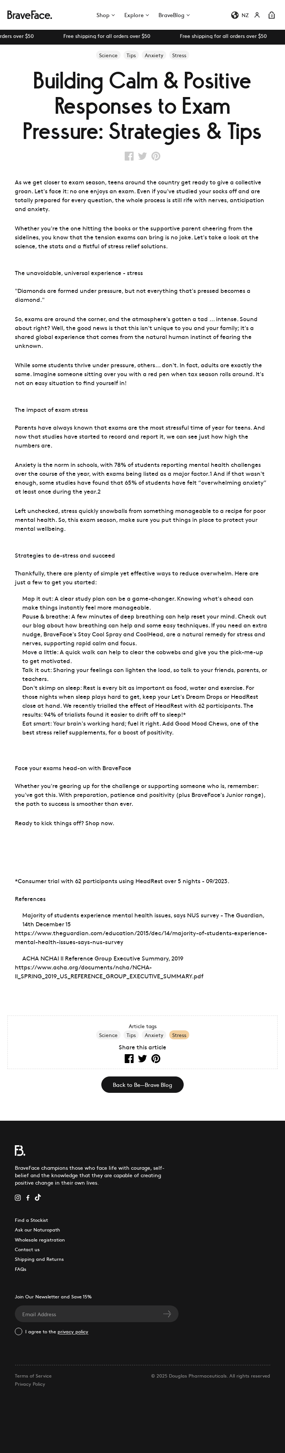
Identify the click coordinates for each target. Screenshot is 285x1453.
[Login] (257, 15)
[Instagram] (18, 1197)
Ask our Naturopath (37, 1229)
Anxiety (154, 1035)
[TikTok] (38, 1197)
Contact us (27, 1249)
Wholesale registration (40, 1239)
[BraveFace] (27, 14)
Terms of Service (33, 1375)
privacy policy (73, 1331)
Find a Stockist (31, 1220)
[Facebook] (28, 1197)
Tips (131, 1035)
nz (245, 15)
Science (108, 1035)
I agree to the (56, 1331)
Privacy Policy (30, 1384)
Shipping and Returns (39, 1259)
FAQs (20, 1269)
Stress (179, 1035)
